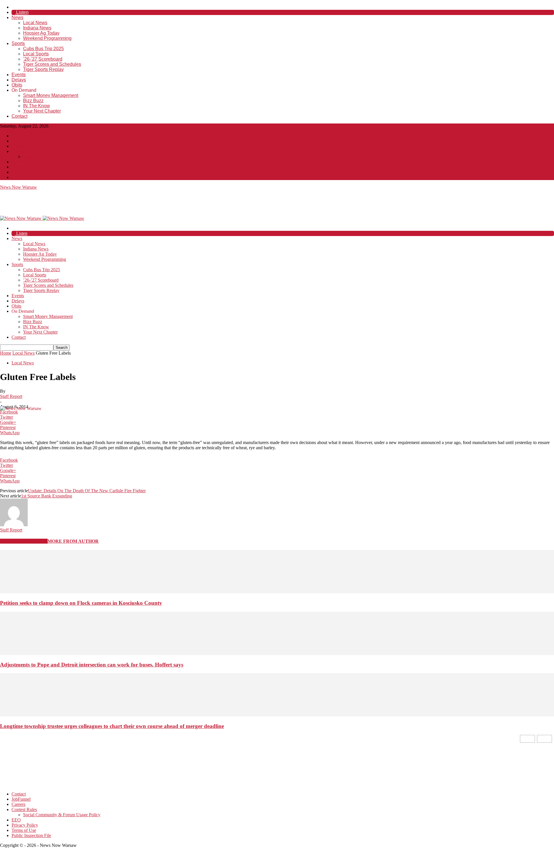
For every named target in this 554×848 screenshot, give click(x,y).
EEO (16, 161)
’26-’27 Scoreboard (42, 59)
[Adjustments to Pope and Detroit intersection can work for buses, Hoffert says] (277, 653)
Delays (19, 79)
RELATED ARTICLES (24, 541)
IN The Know (36, 105)
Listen (22, 12)
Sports (18, 43)
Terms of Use (24, 172)
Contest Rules (24, 151)
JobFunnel (21, 140)
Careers (18, 146)
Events (19, 74)
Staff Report (11, 396)
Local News (35, 22)
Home (5, 353)
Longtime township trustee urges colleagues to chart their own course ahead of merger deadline (112, 726)
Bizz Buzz (33, 100)
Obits (17, 85)
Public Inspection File (31, 177)
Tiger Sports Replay (43, 69)
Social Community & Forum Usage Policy (61, 156)
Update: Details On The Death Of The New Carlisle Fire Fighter (87, 490)
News (17, 17)
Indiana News (37, 27)
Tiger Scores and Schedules (52, 64)
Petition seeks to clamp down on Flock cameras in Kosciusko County (81, 603)
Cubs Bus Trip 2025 (43, 48)
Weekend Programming (47, 38)
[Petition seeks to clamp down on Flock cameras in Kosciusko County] (277, 591)
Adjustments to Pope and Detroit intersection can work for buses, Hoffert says (91, 665)
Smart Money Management (50, 95)
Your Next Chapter (42, 110)
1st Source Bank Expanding (46, 495)
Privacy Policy (25, 166)
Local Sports (36, 53)
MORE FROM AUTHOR (73, 541)
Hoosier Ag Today (41, 33)
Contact (19, 116)
